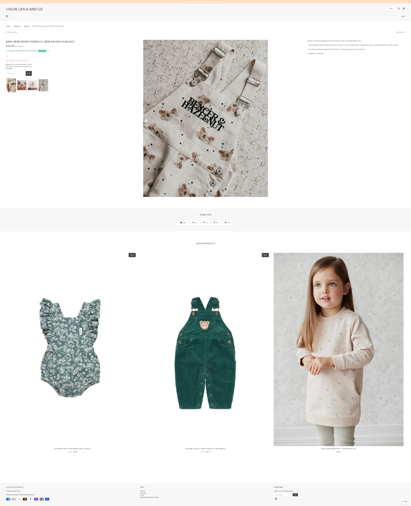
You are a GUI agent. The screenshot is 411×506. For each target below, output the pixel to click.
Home (8, 26)
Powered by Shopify (26, 495)
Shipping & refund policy (149, 497)
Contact (143, 493)
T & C (142, 495)
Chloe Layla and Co (24, 9)
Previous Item (12, 32)
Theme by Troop (12, 495)
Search (142, 491)
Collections (17, 26)
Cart (403, 16)
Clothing (26, 26)
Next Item (399, 32)
